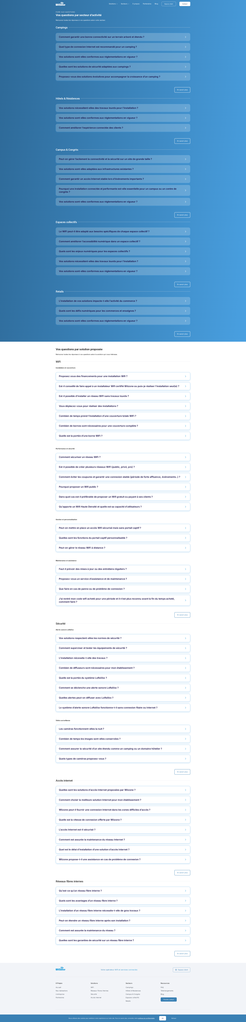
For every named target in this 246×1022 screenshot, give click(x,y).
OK (163, 1018)
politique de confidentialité (146, 1018)
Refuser (173, 1018)
